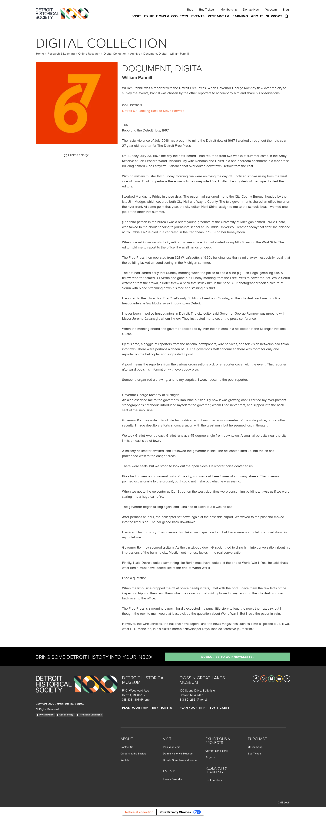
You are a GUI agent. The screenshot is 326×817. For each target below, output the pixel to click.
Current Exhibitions (216, 751)
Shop (189, 9)
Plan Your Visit (171, 747)
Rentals (125, 760)
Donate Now (251, 9)
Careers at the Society (133, 753)
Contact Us (127, 747)
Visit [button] (136, 16)
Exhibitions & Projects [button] (166, 16)
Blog (286, 9)
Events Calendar (172, 779)
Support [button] (274, 16)
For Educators (213, 780)
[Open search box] (287, 16)
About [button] (257, 16)
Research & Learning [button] (228, 16)
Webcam (271, 9)
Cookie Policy (66, 714)
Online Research (89, 53)
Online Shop (255, 747)
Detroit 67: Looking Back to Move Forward (153, 110)
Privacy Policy (46, 714)
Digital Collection (115, 53)
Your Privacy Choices (175, 812)
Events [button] (198, 16)
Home (40, 53)
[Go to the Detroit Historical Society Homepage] (64, 13)
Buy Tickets (207, 9)
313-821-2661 (188, 699)
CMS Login (284, 802)
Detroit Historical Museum (178, 753)
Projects (210, 757)
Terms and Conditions (90, 714)
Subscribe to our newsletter (227, 657)
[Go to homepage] (77, 688)
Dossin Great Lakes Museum (180, 760)
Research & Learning (61, 53)
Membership (229, 9)
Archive (135, 53)
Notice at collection (139, 812)
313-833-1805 (131, 699)
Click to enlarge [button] (78, 155)
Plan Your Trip (135, 707)
